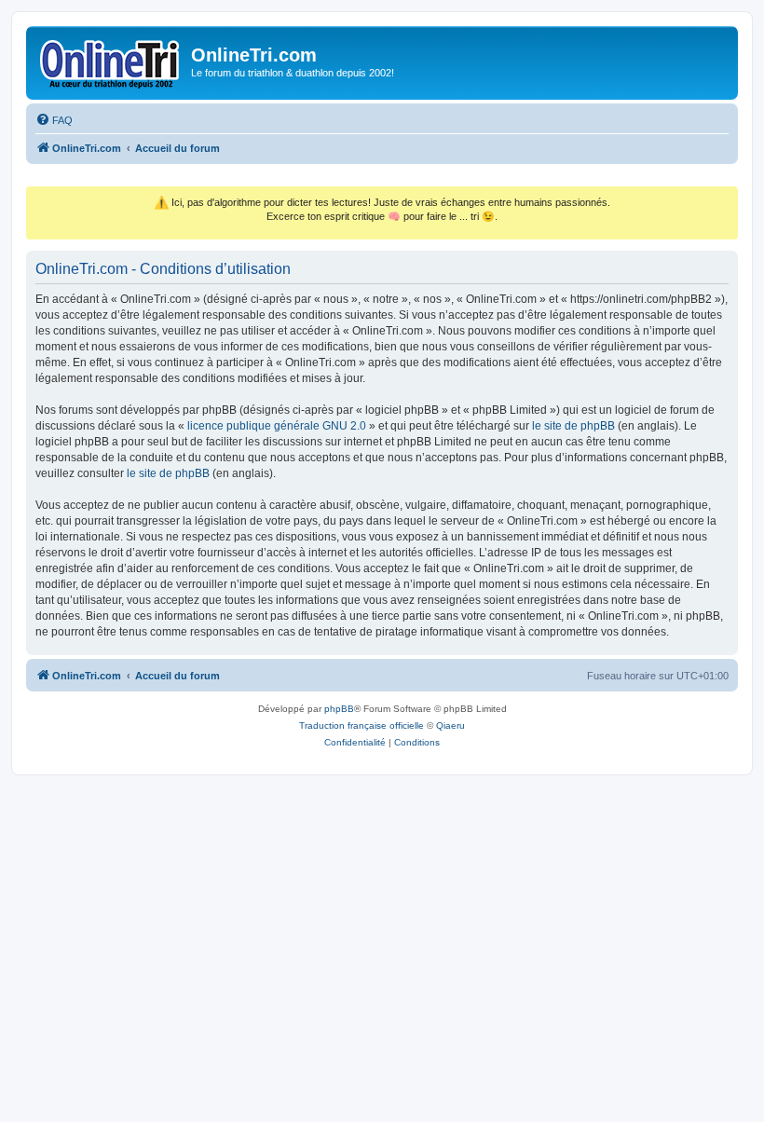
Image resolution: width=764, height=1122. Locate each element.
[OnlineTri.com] (111, 60)
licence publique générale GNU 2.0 (276, 425)
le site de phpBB (573, 425)
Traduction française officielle (361, 725)
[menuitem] (54, 120)
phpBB (339, 709)
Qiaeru (450, 725)
